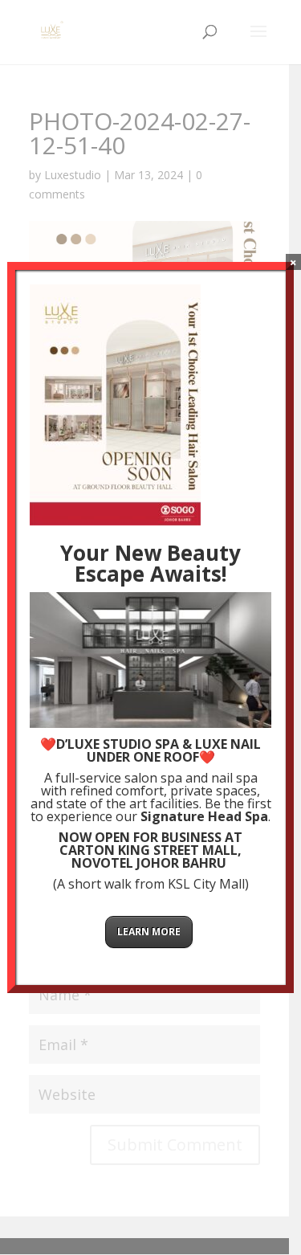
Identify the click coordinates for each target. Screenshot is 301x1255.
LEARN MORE (149, 931)
